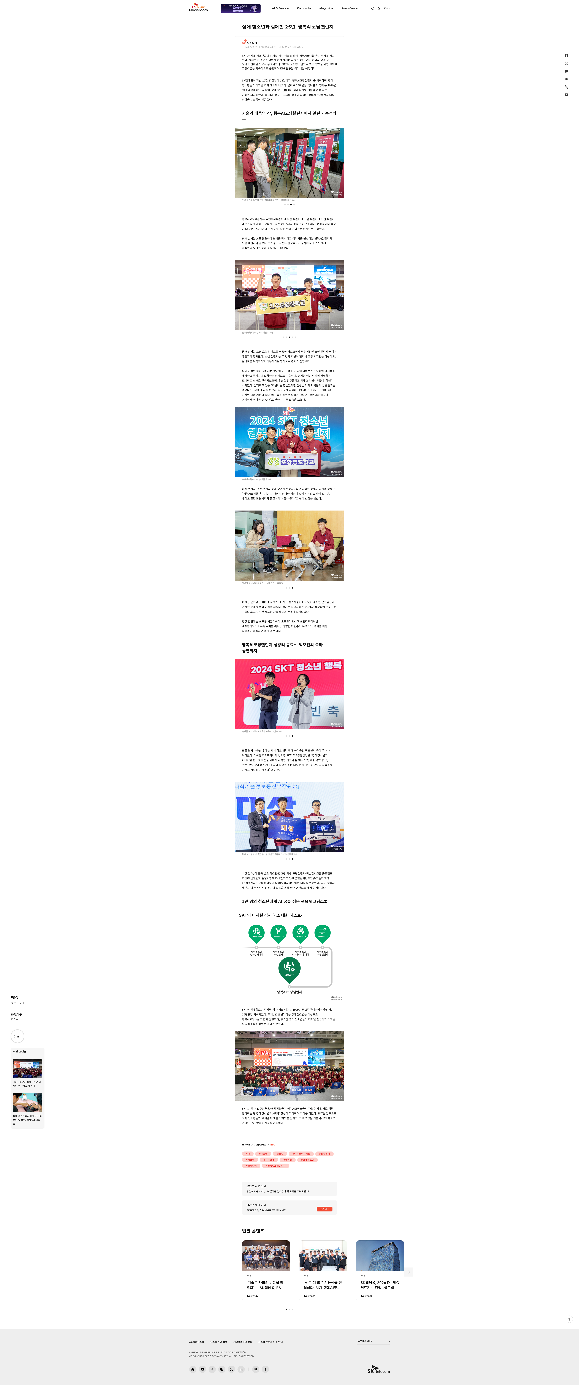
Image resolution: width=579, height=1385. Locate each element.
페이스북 (212, 1369)
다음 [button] (408, 1272)
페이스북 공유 (566, 55)
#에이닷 (287, 1160)
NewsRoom (198, 10)
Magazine (326, 8)
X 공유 (566, 63)
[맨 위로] (569, 1319)
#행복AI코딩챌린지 (276, 1166)
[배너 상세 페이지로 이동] (241, 10)
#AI (248, 1154)
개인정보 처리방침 (242, 1342)
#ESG (280, 1154)
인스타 (221, 1369)
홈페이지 (192, 1369)
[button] (284, 205)
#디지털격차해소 (301, 1154)
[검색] (373, 8)
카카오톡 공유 (566, 71)
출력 (566, 95)
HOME (246, 1145)
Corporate (304, 8)
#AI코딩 (263, 1154)
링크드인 (241, 1369)
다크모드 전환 (379, 8)
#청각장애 (251, 1166)
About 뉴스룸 (196, 1342)
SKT (198, 7)
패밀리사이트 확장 (373, 1341)
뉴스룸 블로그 (255, 1369)
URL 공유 (566, 87)
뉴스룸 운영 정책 (218, 1342)
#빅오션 (250, 1160)
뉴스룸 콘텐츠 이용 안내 (270, 1342)
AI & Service (280, 8)
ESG (14, 998)
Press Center (350, 8)
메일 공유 (566, 79)
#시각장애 (268, 1160)
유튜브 (202, 1369)
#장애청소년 (307, 1160)
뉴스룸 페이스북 (265, 1369)
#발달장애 (324, 1154)
